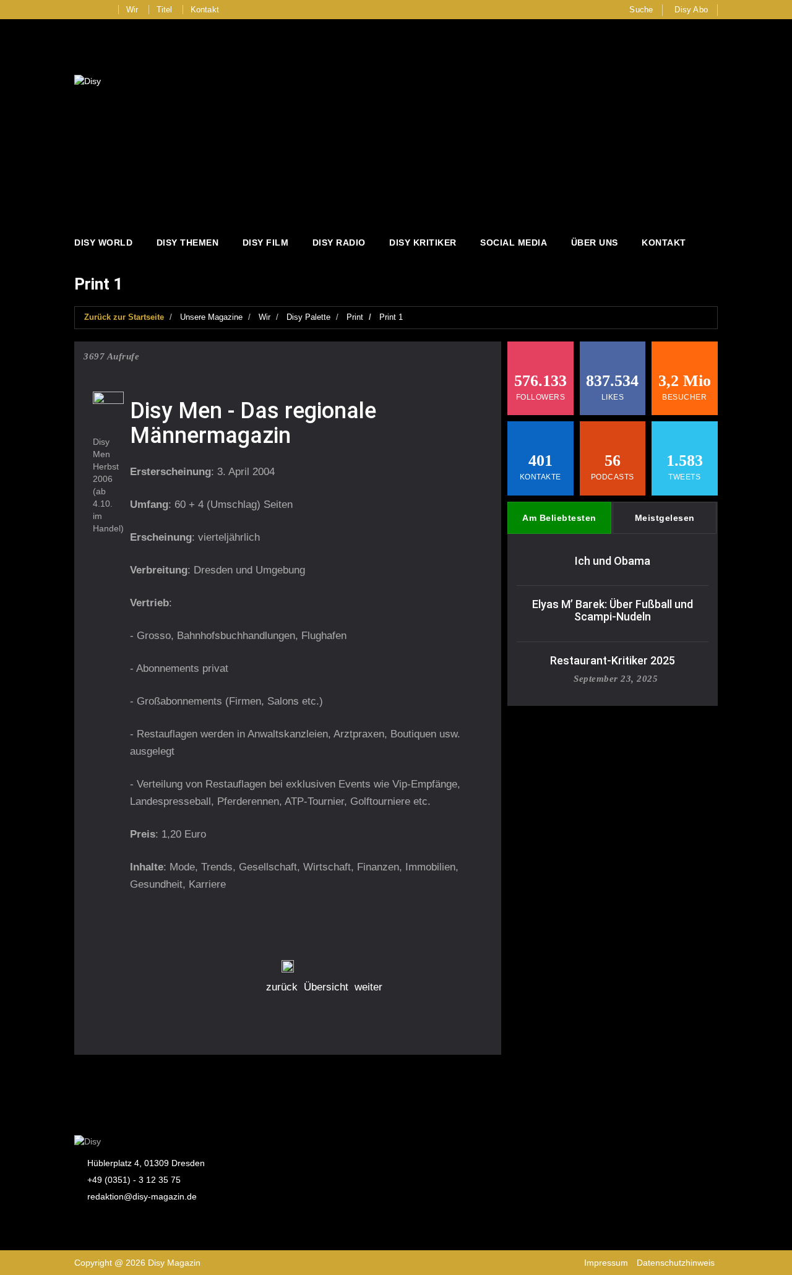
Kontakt (205, 9)
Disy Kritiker (423, 242)
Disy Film (266, 242)
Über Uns (594, 242)
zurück (282, 987)
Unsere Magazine (211, 317)
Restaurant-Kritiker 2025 (612, 660)
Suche (641, 9)
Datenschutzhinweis (676, 1263)
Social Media (513, 242)
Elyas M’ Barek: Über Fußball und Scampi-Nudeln (612, 610)
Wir (132, 9)
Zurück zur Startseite (124, 317)
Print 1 (391, 317)
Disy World (103, 242)
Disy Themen (188, 242)
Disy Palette (308, 317)
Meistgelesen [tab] (665, 518)
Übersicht (326, 987)
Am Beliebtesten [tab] (559, 518)
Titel (165, 9)
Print (354, 317)
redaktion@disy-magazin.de (142, 1196)
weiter (368, 987)
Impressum (606, 1263)
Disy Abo (691, 9)
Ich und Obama (612, 560)
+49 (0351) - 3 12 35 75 (134, 1180)
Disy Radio (339, 242)
